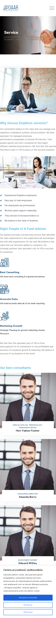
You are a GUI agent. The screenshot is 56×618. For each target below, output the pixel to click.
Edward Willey (28, 563)
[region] (28, 591)
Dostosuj (28, 605)
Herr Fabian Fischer (28, 430)
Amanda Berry (27, 497)
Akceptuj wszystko (28, 597)
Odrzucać (28, 612)
